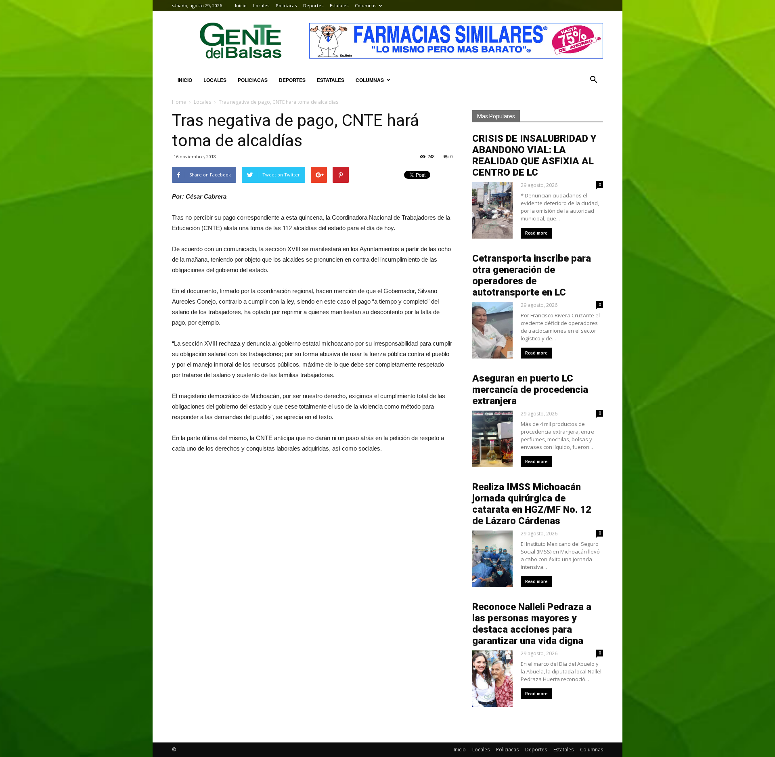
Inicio (241, 5)
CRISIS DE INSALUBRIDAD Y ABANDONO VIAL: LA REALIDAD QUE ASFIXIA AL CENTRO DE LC (534, 155)
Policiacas (286, 5)
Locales (261, 5)
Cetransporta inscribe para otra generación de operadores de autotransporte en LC (531, 275)
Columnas (365, 5)
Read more (536, 233)
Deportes (313, 5)
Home (179, 102)
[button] (593, 80)
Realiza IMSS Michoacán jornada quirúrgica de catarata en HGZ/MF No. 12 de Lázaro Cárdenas (531, 503)
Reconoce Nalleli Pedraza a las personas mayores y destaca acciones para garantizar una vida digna (531, 623)
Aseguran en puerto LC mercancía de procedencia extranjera (530, 390)
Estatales (339, 5)
